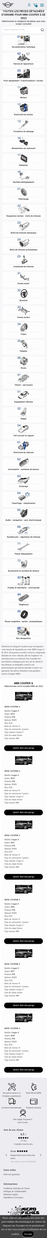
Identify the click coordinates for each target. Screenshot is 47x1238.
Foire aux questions (12, 1175)
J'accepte (28, 1234)
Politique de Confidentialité (15, 1192)
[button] (23, 696)
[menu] (42, 5)
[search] (42, 30)
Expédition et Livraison (13, 1198)
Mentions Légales (11, 1195)
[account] (30, 5)
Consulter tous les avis (23, 1144)
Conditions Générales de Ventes (17, 1189)
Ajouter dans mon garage (23, 748)
